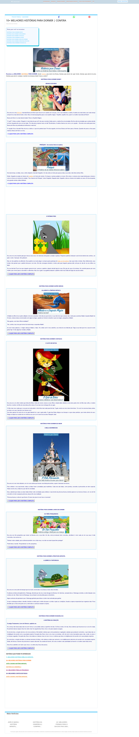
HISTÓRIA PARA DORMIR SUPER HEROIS (16, 34)
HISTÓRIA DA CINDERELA (13, 667)
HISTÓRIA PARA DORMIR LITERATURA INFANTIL (18, 41)
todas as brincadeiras (63, 261)
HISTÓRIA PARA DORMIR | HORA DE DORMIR (17, 39)
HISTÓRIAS (24, 74)
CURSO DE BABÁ (16, 1)
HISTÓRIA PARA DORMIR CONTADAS (15, 35)
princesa (19, 112)
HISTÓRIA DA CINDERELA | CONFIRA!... (37, 724)
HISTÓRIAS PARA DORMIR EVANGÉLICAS (16, 42)
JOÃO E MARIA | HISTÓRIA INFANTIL (16, 676)
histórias (44, 74)
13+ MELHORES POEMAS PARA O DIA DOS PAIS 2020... (61, 724)
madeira (31, 176)
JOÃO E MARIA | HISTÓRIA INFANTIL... (13, 724)
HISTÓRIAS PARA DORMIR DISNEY (15, 32)
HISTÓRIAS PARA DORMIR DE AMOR (15, 37)
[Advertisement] (64, 9)
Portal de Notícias (16, 17)
